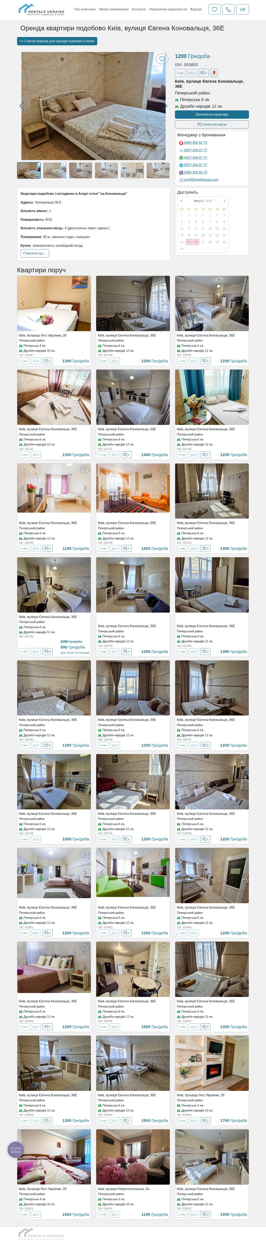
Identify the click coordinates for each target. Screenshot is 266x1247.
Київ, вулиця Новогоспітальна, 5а (123, 1189)
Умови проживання (114, 9)
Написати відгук (214, 124)
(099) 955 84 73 (195, 142)
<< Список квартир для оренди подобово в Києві (57, 41)
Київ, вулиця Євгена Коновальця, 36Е (127, 335)
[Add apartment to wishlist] (84, 282)
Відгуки (196, 9)
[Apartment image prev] (22, 303)
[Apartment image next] (85, 303)
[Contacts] (228, 9)
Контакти (139, 9)
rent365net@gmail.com (201, 179)
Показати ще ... (34, 253)
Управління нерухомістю (168, 9)
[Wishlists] (214, 9)
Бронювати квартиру (212, 114)
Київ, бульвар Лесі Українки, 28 (42, 335)
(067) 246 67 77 (195, 150)
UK (242, 9)
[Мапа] (214, 73)
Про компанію (85, 9)
